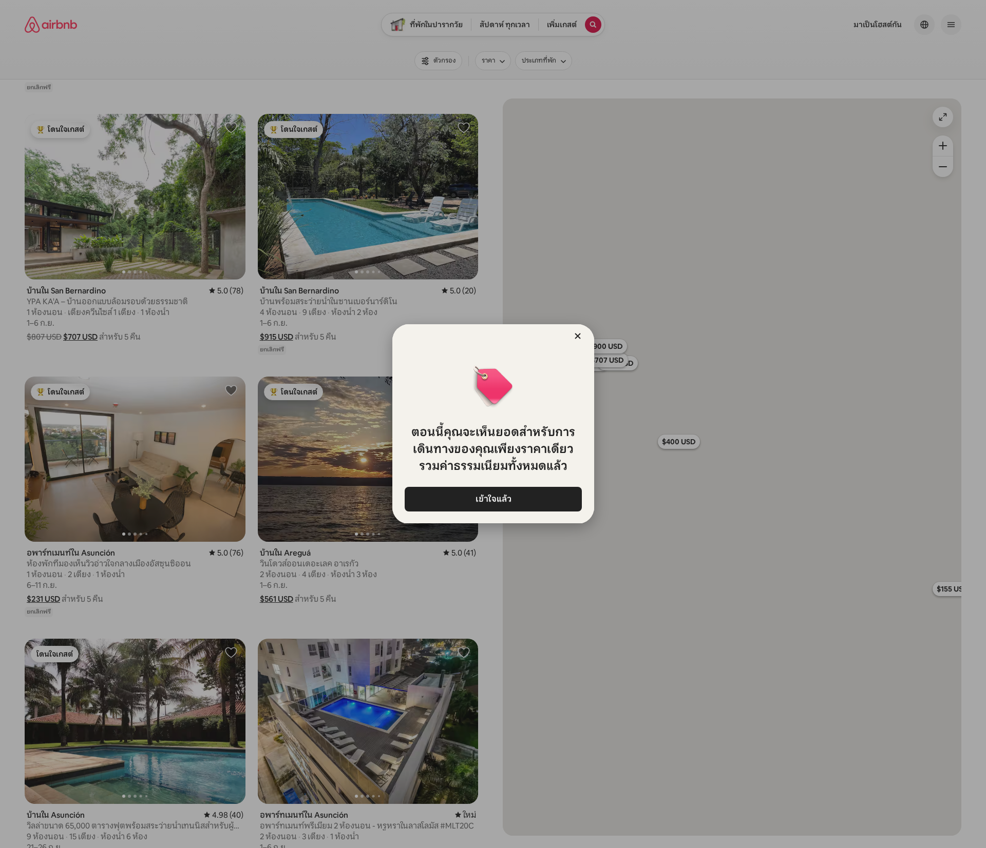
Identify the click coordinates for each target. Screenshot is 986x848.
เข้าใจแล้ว (493, 499)
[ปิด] (578, 336)
